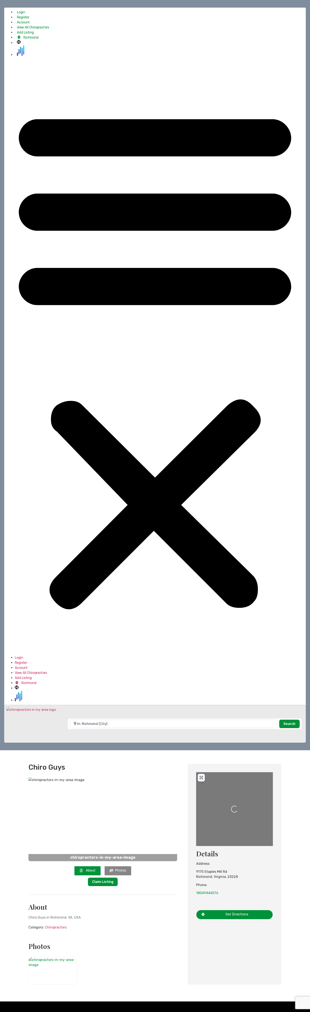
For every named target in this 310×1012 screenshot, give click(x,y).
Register (23, 17)
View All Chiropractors (33, 27)
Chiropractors (56, 927)
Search (291, 724)
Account (23, 22)
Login (21, 12)
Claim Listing (102, 882)
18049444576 (207, 893)
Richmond (31, 37)
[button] (155, 356)
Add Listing (25, 32)
